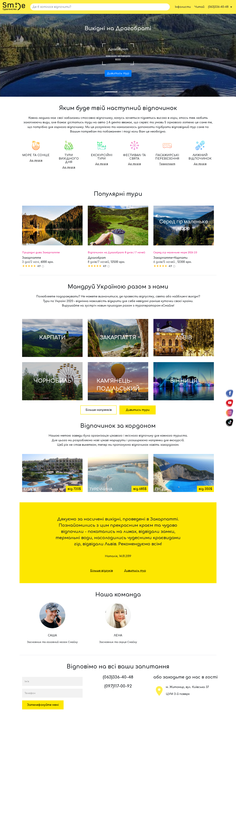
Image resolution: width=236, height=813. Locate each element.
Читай (199, 6)
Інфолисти (183, 6)
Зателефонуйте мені (43, 704)
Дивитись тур (118, 73)
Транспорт (167, 164)
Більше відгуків (101, 570)
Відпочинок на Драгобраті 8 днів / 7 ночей (116, 252)
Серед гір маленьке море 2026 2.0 (175, 252)
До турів (36, 160)
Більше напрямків (99, 410)
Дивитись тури (137, 410)
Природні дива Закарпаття (41, 252)
